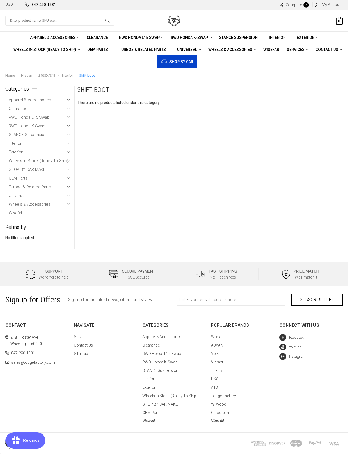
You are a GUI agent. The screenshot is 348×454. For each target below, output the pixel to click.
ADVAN (217, 345)
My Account (332, 4)
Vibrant (217, 362)
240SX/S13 (47, 75)
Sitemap (81, 353)
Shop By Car (181, 62)
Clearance (98, 37)
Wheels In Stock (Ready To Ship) (45, 49)
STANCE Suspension (239, 37)
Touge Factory (223, 396)
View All (217, 421)
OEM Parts (98, 49)
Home (10, 75)
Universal (187, 49)
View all (148, 421)
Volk (215, 353)
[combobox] (59, 21)
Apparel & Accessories (53, 37)
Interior (278, 37)
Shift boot (87, 75)
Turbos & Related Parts (143, 49)
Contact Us (327, 49)
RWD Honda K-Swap (190, 37)
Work (215, 337)
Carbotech (220, 412)
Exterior (306, 37)
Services (296, 49)
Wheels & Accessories (230, 49)
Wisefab (271, 49)
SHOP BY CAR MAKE (27, 169)
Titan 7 (217, 370)
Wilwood (218, 404)
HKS (215, 379)
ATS (214, 387)
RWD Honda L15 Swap (139, 37)
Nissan (26, 75)
